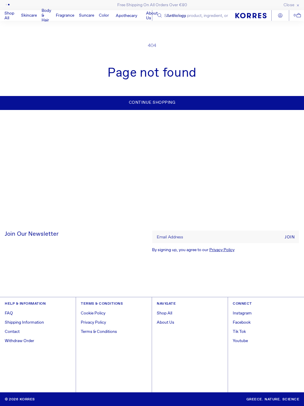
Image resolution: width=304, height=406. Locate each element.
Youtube (240, 341)
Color (104, 15)
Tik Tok (239, 331)
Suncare (86, 15)
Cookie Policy (93, 313)
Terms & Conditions (99, 331)
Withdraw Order (19, 341)
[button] (29, 15)
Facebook (242, 322)
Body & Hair (46, 15)
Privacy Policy (222, 250)
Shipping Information (24, 322)
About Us (165, 322)
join (289, 237)
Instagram (242, 313)
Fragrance (65, 15)
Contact (12, 331)
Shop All (164, 313)
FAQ (9, 313)
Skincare (29, 15)
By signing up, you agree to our (193, 250)
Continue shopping (152, 102)
